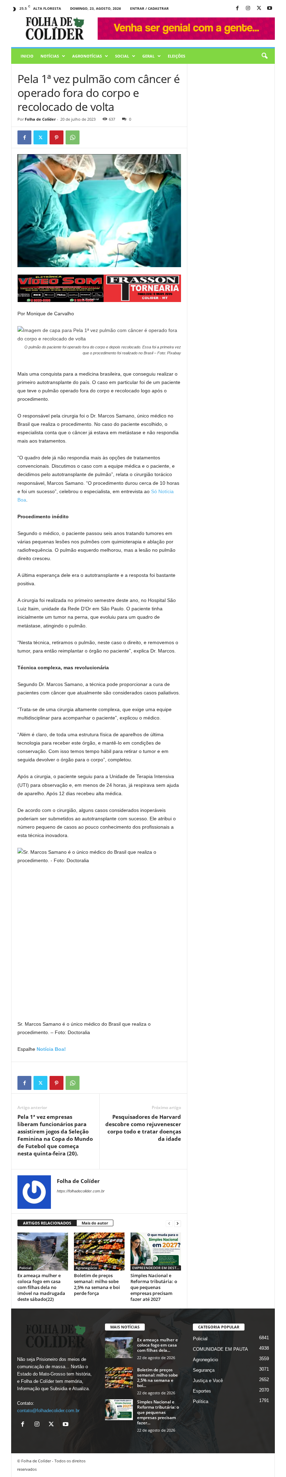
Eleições (176, 56)
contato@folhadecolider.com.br (48, 1410)
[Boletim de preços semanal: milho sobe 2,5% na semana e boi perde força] (99, 1251)
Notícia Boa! (50, 1049)
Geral (148, 56)
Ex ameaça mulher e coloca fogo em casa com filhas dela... (157, 1345)
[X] (259, 8)
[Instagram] (248, 8)
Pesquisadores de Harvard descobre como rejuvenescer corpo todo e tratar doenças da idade (143, 1127)
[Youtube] (269, 8)
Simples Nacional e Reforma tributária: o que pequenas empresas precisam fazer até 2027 (153, 1287)
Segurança (203, 1370)
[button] (264, 56)
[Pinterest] (56, 137)
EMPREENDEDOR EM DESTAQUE (156, 1267)
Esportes (202, 1391)
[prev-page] (169, 1223)
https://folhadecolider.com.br (81, 1191)
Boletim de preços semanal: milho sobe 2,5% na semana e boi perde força (97, 1284)
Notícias (49, 56)
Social (122, 56)
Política (200, 1401)
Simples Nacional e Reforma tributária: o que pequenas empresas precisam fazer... (158, 1412)
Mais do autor (95, 1223)
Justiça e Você (208, 1380)
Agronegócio (86, 1267)
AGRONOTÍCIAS (87, 56)
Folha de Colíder (40, 119)
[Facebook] (237, 8)
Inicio (27, 56)
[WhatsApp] (73, 137)
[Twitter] (40, 137)
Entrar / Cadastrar (149, 8)
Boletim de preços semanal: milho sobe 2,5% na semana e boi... (157, 1377)
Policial (25, 1267)
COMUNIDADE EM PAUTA (220, 1349)
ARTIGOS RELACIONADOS (47, 1223)
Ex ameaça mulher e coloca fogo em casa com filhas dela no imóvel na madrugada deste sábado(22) (41, 1287)
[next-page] (177, 1223)
